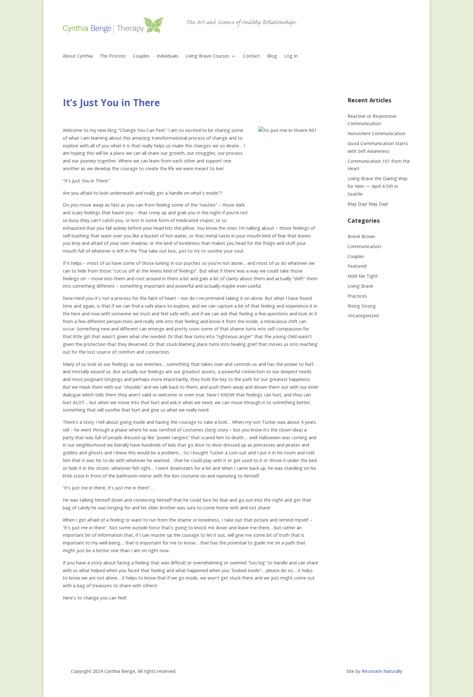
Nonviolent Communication (376, 133)
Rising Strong (362, 306)
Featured (357, 266)
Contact (251, 56)
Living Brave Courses (207, 56)
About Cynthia (78, 56)
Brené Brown (361, 236)
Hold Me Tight (363, 276)
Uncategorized (363, 315)
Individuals (167, 56)
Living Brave (360, 286)
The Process (113, 56)
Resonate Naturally (382, 671)
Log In (291, 56)
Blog (272, 56)
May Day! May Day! (368, 204)
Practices (357, 296)
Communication (364, 246)
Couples (141, 56)
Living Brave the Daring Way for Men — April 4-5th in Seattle (377, 186)
